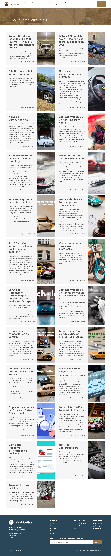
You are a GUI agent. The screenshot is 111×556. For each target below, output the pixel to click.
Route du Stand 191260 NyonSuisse (15, 536)
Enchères (53, 528)
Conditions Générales (79, 550)
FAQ (75, 528)
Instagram (98, 526)
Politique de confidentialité (94, 550)
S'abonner (97, 542)
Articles (52, 533)
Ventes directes (55, 526)
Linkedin (98, 528)
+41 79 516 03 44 (16, 528)
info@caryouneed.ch (18, 530)
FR (79, 4)
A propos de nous (80, 523)
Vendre (52, 523)
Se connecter (101, 4)
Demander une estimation (58, 531)
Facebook (98, 523)
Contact (77, 526)
